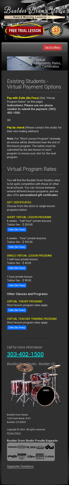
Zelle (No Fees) (16, 229)
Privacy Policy (14, 433)
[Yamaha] (50, 456)
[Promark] (12, 447)
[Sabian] (21, 456)
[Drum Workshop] (50, 447)
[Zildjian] (31, 456)
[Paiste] (12, 456)
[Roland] (40, 456)
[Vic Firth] (31, 447)
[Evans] (21, 447)
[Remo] (40, 447)
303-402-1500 (25, 354)
